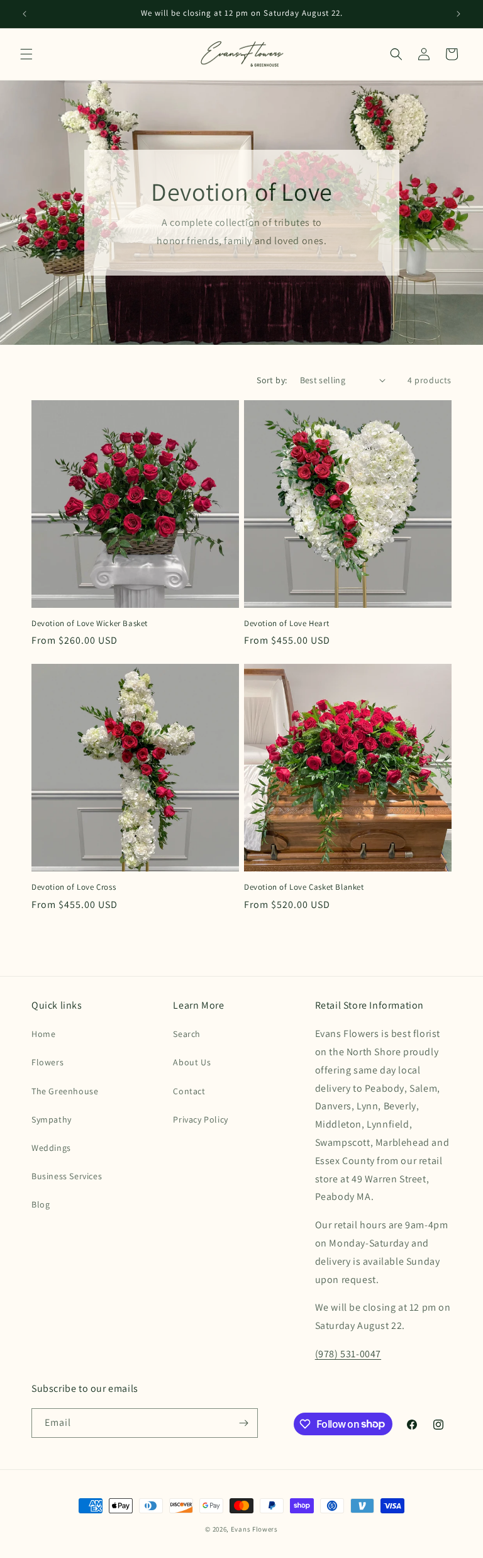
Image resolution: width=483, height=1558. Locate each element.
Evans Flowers (254, 1529)
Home (43, 1034)
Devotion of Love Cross (73, 887)
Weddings (51, 1147)
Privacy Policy (200, 1119)
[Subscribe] (243, 1423)
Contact (189, 1091)
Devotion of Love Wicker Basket (89, 624)
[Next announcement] (458, 14)
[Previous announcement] (24, 14)
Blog (40, 1204)
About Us (192, 1062)
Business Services (66, 1176)
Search (187, 1034)
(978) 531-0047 (348, 1353)
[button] (26, 54)
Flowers (47, 1062)
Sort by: (272, 380)
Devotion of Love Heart (286, 624)
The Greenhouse (64, 1091)
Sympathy (51, 1119)
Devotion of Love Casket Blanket (304, 887)
